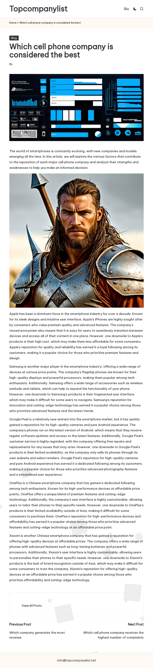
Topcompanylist (38, 9)
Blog (14, 38)
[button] (32, 605)
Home (13, 22)
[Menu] (126, 8)
